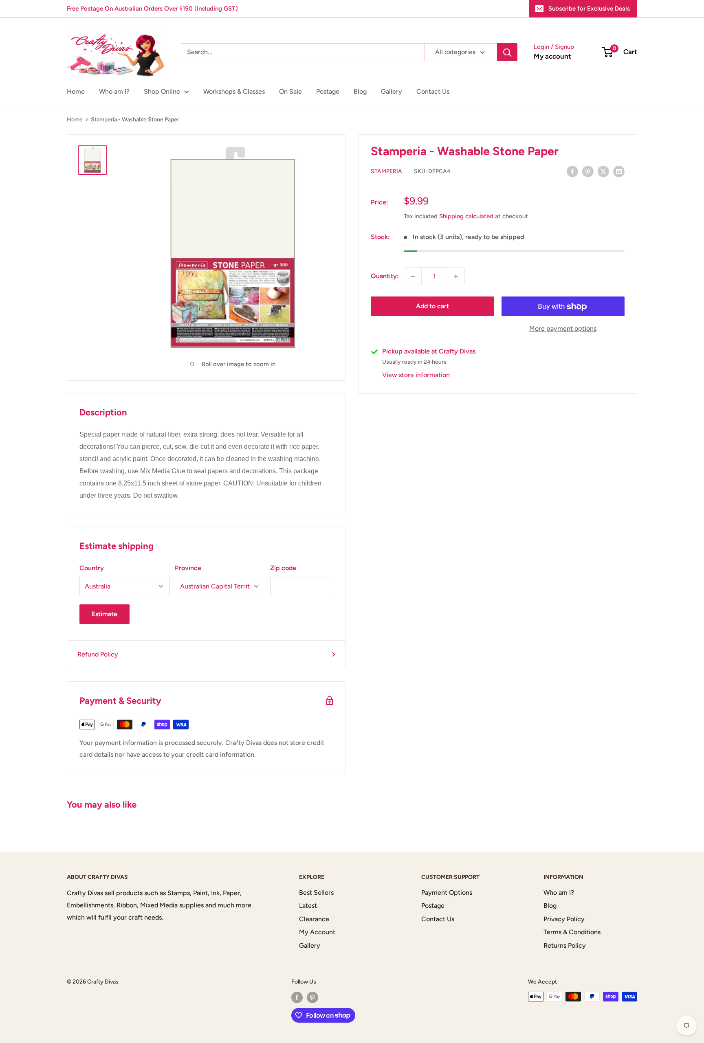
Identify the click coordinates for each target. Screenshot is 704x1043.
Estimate (104, 614)
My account (552, 56)
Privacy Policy (564, 919)
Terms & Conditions (572, 932)
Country (91, 568)
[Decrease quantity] (412, 276)
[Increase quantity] (455, 276)
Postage (327, 91)
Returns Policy (564, 945)
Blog (360, 91)
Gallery (391, 91)
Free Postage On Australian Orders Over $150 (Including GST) (152, 8)
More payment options (562, 329)
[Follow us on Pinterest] (312, 997)
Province (188, 568)
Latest (308, 905)
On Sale (290, 91)
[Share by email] (619, 171)
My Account (317, 932)
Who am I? (114, 91)
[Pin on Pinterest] (588, 171)
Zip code (283, 568)
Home (76, 91)
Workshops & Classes (234, 91)
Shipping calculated (466, 216)
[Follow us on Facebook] (297, 997)
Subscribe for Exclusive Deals (589, 8)
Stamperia (386, 171)
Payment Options (446, 892)
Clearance (314, 919)
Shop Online (162, 91)
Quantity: (385, 276)
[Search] (507, 52)
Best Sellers (316, 892)
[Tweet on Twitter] (603, 171)
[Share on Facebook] (572, 171)
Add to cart (432, 306)
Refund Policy (97, 654)
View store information (416, 375)
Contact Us (432, 91)
